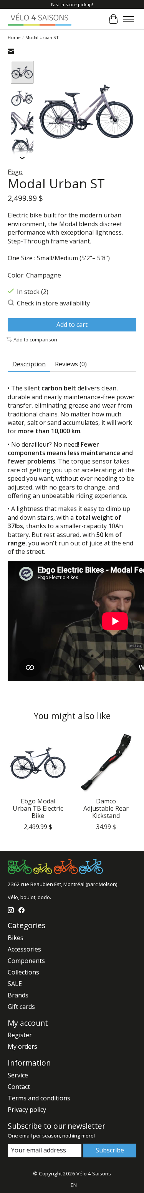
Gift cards (21, 1006)
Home (14, 37)
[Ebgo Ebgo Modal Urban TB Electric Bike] (38, 763)
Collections (23, 972)
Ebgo (15, 172)
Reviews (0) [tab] (71, 364)
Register (20, 1035)
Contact (19, 1086)
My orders (22, 1046)
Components (26, 960)
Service (18, 1075)
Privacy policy (27, 1109)
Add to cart (72, 324)
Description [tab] (29, 364)
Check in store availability (53, 303)
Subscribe (110, 1150)
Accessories (24, 949)
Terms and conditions (39, 1098)
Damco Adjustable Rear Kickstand (106, 807)
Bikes (15, 938)
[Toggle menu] (128, 19)
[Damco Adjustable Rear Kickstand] (106, 763)
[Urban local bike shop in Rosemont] (39, 19)
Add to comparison (35, 339)
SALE (15, 983)
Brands (18, 995)
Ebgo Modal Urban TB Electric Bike (38, 807)
